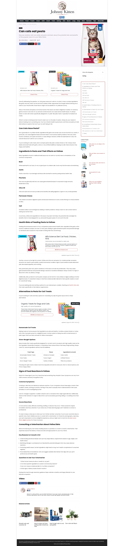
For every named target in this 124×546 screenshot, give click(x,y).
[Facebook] (60, 17)
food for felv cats (74, 285)
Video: (85, 133)
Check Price (33, 94)
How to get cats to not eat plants (57, 524)
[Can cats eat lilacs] (72, 508)
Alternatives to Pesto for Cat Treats (94, 109)
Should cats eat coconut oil (24, 524)
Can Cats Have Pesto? (89, 84)
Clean (38, 21)
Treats (32, 21)
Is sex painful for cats (94, 172)
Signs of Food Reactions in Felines (93, 117)
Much (68, 21)
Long (73, 21)
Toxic (53, 21)
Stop (78, 21)
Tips (94, 21)
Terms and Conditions (59, 543)
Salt (85, 102)
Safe (43, 21)
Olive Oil (87, 98)
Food (26, 21)
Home (21, 21)
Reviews (88, 21)
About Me (101, 21)
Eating (59, 21)
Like (64, 21)
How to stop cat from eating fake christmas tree (41, 525)
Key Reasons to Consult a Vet (92, 128)
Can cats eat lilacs (71, 523)
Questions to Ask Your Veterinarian (93, 131)
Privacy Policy (67, 543)
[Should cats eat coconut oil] (26, 508)
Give (83, 21)
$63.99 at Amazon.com (61, 250)
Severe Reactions (88, 121)
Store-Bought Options (90, 114)
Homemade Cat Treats (90, 112)
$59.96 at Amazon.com (37, 315)
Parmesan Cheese (89, 100)
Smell (48, 21)
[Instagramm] (63, 17)
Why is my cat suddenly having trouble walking (95, 182)
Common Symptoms (89, 119)
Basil (85, 90)
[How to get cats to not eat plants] (57, 508)
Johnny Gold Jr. (24, 40)
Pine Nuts (86, 95)
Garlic (85, 93)
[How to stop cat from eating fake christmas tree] (41, 508)
